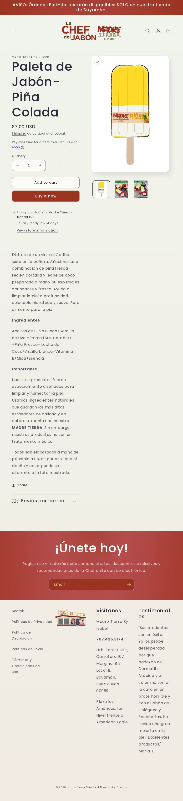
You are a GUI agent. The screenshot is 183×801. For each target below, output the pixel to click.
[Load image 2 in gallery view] (121, 189)
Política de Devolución (22, 635)
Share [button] (22, 485)
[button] (14, 31)
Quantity (18, 156)
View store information (37, 230)
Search (18, 611)
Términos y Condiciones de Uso (26, 665)
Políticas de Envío (27, 649)
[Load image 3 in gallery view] (141, 189)
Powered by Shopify (113, 787)
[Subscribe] (129, 584)
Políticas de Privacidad (32, 621)
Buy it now (45, 196)
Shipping (19, 133)
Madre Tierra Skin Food (83, 787)
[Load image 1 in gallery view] (101, 189)
